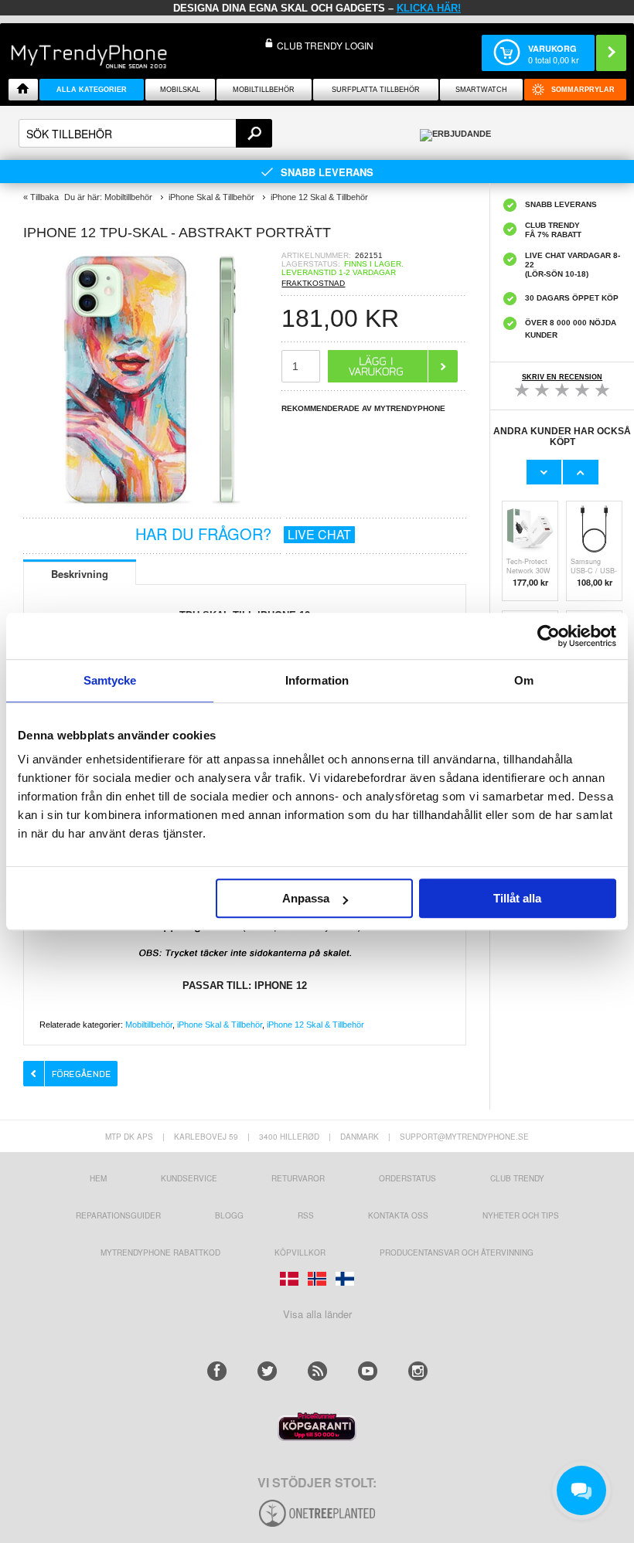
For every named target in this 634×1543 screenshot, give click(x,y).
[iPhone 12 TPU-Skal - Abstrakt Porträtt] (152, 505)
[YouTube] (367, 1371)
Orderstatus (407, 1178)
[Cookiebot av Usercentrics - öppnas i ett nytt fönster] (548, 635)
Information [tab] (317, 680)
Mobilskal (180, 89)
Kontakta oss (398, 1215)
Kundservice (189, 1178)
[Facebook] (217, 1371)
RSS (306, 1215)
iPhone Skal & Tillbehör (219, 1024)
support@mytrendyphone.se (464, 1136)
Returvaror (298, 1178)
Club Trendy (517, 1178)
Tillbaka (44, 197)
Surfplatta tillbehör (376, 89)
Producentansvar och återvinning (456, 1252)
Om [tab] (523, 680)
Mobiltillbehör (264, 89)
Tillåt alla (517, 898)
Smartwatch (481, 89)
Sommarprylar (583, 89)
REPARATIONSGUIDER (118, 1215)
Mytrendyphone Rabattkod (160, 1252)
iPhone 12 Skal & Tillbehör (315, 1024)
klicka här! (429, 8)
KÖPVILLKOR (300, 1252)
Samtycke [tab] (110, 680)
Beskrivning (79, 573)
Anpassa (305, 898)
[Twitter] (267, 1371)
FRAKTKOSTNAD (313, 283)
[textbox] (145, 133)
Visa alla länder (317, 1314)
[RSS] (317, 1371)
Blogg (229, 1215)
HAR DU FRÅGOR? (243, 533)
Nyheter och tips (520, 1215)
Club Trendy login (325, 45)
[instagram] (418, 1371)
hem (98, 1178)
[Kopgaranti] (317, 1436)
